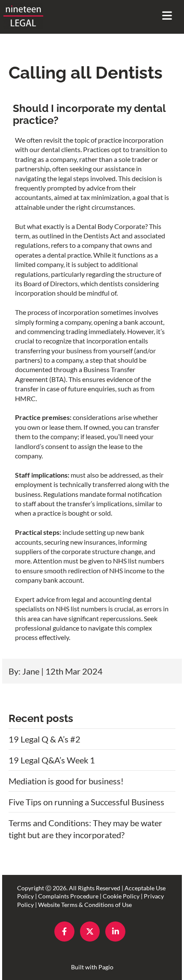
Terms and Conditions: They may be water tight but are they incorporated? (85, 829)
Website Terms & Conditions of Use (85, 904)
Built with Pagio (92, 967)
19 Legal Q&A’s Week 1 (52, 760)
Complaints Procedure (68, 896)
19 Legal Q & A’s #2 (44, 739)
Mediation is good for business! (66, 781)
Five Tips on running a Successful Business (86, 802)
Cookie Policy (121, 896)
